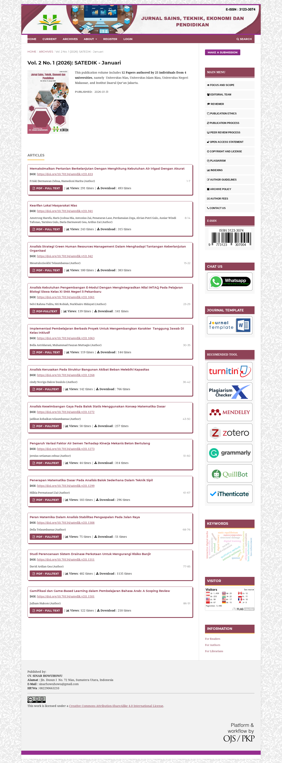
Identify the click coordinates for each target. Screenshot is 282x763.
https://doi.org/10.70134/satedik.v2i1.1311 (66, 559)
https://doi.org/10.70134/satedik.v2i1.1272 (66, 412)
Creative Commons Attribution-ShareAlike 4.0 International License (116, 706)
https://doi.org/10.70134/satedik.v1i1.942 (65, 256)
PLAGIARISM (218, 160)
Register (110, 39)
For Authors (212, 645)
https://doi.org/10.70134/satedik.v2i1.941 (65, 211)
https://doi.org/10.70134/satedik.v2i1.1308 (66, 523)
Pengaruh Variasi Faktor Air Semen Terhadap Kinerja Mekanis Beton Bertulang (90, 443)
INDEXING (217, 170)
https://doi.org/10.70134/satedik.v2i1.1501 (66, 596)
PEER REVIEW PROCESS (225, 132)
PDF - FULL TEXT (48, 188)
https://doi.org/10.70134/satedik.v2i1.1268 (66, 375)
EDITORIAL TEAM (220, 94)
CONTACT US (218, 208)
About (89, 39)
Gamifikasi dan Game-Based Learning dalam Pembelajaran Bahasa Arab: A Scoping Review (100, 591)
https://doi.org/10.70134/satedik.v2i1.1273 (66, 449)
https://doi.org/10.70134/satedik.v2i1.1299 (66, 486)
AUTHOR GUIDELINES (223, 179)
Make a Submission (223, 52)
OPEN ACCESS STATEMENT (226, 142)
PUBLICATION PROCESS (224, 123)
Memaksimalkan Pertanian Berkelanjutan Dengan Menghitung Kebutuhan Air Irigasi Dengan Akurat (107, 168)
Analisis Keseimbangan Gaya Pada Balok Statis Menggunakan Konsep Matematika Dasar (98, 406)
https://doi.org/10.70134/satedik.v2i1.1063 (66, 338)
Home (31, 39)
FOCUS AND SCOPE (222, 85)
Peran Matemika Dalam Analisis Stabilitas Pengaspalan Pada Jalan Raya (85, 517)
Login (128, 39)
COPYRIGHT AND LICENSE (226, 151)
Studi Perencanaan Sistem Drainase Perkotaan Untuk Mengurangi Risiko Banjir (90, 554)
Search (245, 39)
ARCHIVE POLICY (220, 189)
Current (50, 39)
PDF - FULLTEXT (47, 389)
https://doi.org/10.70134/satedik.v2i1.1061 (66, 297)
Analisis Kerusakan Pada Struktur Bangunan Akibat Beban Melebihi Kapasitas (89, 369)
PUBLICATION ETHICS (223, 113)
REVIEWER (217, 104)
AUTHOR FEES (219, 198)
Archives (70, 39)
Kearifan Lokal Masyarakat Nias (53, 205)
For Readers (212, 639)
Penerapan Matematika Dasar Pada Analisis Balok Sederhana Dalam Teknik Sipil (91, 480)
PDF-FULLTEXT (46, 311)
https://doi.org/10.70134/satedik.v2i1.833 (65, 174)
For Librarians (214, 651)
